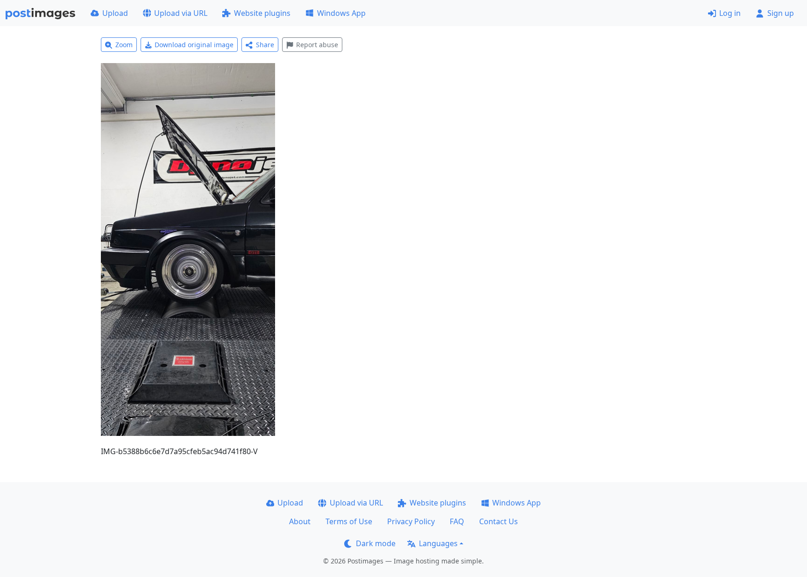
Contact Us (498, 521)
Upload (115, 13)
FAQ (457, 521)
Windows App (341, 13)
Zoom (124, 44)
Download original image (194, 44)
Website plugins (262, 13)
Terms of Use (349, 521)
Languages (438, 543)
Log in (730, 13)
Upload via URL (180, 13)
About (300, 521)
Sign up (780, 13)
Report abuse (317, 44)
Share (265, 44)
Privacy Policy (411, 521)
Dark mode (376, 543)
